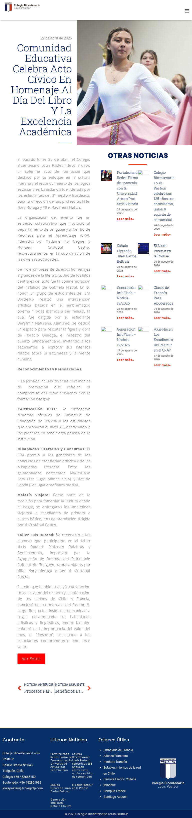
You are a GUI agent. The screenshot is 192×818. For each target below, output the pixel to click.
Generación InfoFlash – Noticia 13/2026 (61, 803)
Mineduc (110, 785)
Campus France (115, 791)
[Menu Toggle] (187, 10)
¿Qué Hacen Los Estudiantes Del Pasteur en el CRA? (163, 339)
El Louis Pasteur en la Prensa (162, 250)
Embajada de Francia (118, 750)
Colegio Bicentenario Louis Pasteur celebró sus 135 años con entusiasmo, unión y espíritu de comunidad (82, 765)
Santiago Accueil (115, 797)
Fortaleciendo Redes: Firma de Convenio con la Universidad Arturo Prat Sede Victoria (61, 762)
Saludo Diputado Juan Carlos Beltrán (60, 788)
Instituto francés (115, 762)
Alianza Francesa (116, 756)
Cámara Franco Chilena (120, 779)
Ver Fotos (31, 658)
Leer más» (125, 219)
